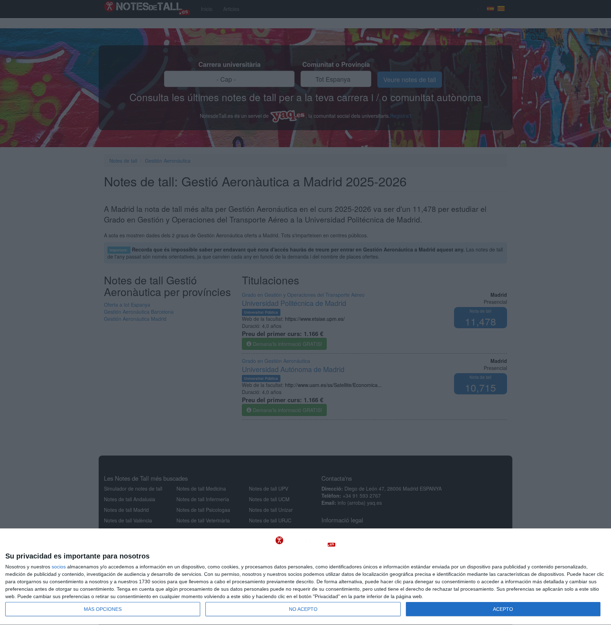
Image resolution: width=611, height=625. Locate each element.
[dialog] (305, 577)
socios (59, 566)
